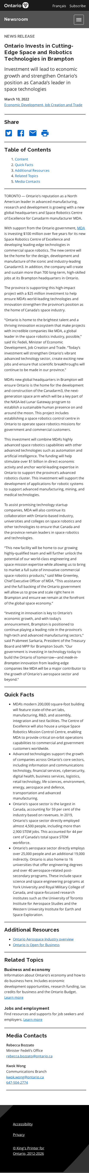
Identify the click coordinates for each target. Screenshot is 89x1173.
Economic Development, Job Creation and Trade (43, 104)
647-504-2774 (17, 1082)
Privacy (19, 1134)
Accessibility (23, 1124)
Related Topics (26, 175)
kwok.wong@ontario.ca (25, 1077)
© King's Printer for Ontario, (28, 1151)
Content (21, 159)
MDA (81, 228)
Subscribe (78, 5)
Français (59, 5)
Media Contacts (27, 181)
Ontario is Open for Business (36, 944)
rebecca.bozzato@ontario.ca (29, 1056)
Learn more (13, 997)
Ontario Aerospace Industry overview (43, 939)
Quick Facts (24, 164)
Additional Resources (32, 170)
